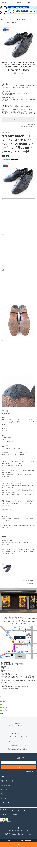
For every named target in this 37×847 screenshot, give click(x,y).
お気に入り (19, 73)
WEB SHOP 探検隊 (5, 822)
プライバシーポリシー (26, 834)
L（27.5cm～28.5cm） (20, 19)
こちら (14, 98)
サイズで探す (10, 22)
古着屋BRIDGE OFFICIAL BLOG (9, 814)
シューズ (9, 19)
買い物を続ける (31, 583)
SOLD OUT (19, 119)
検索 (19, 2)
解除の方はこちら (30, 772)
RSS (21, 830)
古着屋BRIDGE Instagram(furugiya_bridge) (13, 810)
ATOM (26, 830)
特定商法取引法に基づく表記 (12, 834)
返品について (31, 124)
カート (32, 2)
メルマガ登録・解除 (14, 830)
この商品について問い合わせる (27, 580)
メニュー (7, 2)
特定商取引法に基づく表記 (28, 126)
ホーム (2, 19)
